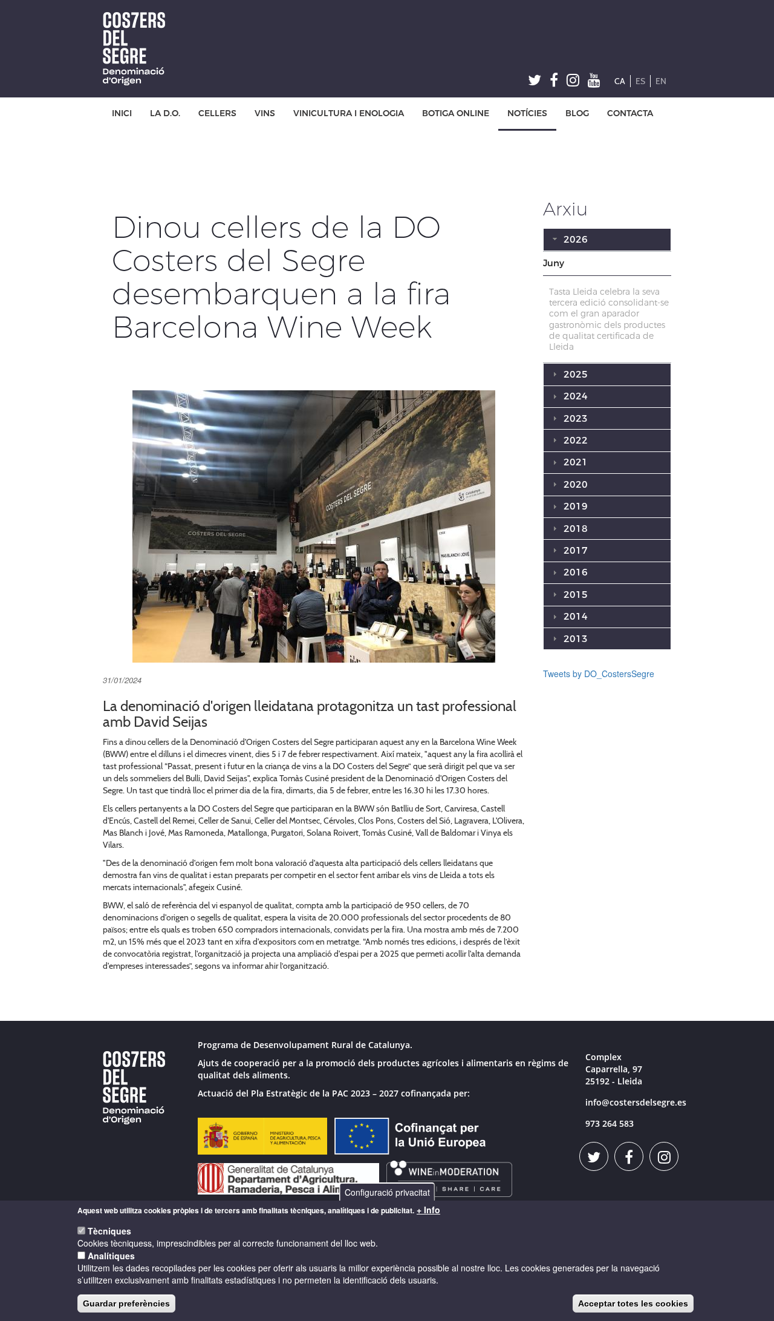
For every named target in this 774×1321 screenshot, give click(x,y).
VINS (265, 113)
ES (640, 81)
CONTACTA (630, 113)
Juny (553, 263)
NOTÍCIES (527, 113)
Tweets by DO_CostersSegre (598, 673)
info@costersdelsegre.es (635, 1102)
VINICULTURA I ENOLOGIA (348, 113)
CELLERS (217, 113)
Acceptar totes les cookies (633, 1303)
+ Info (428, 1210)
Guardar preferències (126, 1303)
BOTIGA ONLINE (455, 113)
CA (619, 81)
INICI (122, 113)
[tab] (607, 264)
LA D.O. (165, 113)
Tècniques (109, 1231)
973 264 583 (609, 1123)
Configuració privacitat (387, 1192)
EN (660, 81)
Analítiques (111, 1256)
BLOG (577, 113)
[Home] (138, 48)
